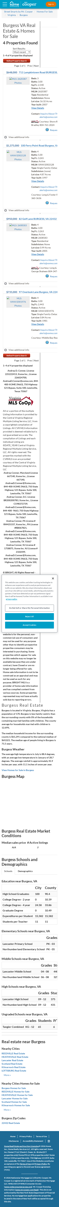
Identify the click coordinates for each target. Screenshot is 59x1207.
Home (12, 1136)
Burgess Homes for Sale (14, 1088)
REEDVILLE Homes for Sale (15, 1091)
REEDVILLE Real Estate (13, 1053)
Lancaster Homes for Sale (15, 1098)
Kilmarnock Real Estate (13, 1067)
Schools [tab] (8, 871)
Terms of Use (41, 1136)
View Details (37, 108)
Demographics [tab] (25, 871)
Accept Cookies (29, 625)
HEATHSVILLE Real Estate (15, 1056)
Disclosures (14, 1141)
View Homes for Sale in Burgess (18, 770)
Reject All (29, 616)
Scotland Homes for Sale (14, 1101)
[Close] (53, 578)
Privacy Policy (26, 1136)
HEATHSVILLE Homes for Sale (17, 1095)
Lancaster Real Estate (12, 1060)
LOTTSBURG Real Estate (14, 1070)
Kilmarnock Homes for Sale (16, 1105)
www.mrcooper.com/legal (27, 1190)
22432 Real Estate (11, 1123)
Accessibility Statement (33, 1141)
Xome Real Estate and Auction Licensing (21, 1146)
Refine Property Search (17, 61)
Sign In (51, 4)
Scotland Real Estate (12, 1063)
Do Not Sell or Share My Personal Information (29, 608)
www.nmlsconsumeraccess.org (18, 1187)
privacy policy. (11, 599)
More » (7, 1075)
